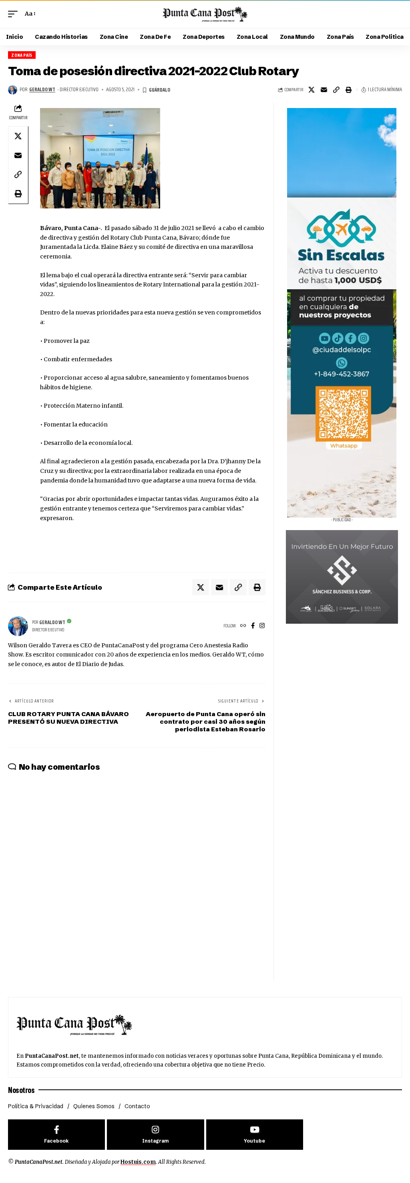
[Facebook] (252, 626)
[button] (15, 14)
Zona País (21, 55)
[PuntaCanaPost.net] (205, 14)
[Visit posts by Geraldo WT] (12, 89)
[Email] (324, 89)
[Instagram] (262, 626)
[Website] (243, 626)
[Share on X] (311, 89)
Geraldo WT (42, 90)
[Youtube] (254, 1134)
